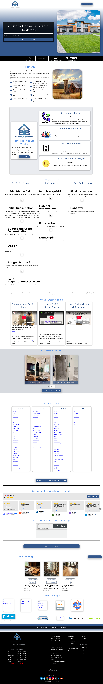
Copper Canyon (58, 415)
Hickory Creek (57, 432)
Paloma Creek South (59, 455)
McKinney (76, 417)
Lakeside (15, 442)
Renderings (84, 641)
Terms (85, 647)
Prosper (76, 424)
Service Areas (71, 641)
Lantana (56, 445)
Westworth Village (17, 468)
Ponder (56, 457)
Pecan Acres (16, 451)
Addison (35, 411)
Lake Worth (16, 444)
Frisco (75, 415)
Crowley (15, 420)
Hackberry (56, 428)
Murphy (76, 419)
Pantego (15, 449)
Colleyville (15, 419)
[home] (15, 4)
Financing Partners (73, 648)
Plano (75, 422)
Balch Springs (36, 413)
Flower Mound (57, 426)
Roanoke (56, 461)
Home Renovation (55, 638)
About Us (70, 638)
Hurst (14, 436)
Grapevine (15, 430)
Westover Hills (16, 467)
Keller (14, 438)
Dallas (35, 420)
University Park (37, 447)
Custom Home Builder (56, 647)
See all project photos (51, 390)
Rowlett (35, 442)
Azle (14, 413)
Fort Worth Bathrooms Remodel (66, 382)
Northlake (56, 451)
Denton (56, 420)
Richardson (36, 440)
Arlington (15, 411)
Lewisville (56, 447)
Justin (55, 436)
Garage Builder (54, 653)
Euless (14, 426)
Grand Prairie (36, 430)
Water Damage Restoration (58, 661)
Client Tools (71, 643)
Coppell (35, 419)
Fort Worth (16, 428)
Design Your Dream (28, 39)
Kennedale (15, 440)
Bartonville (56, 413)
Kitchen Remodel (55, 640)
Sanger (55, 463)
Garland (35, 428)
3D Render (53, 663)
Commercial (84, 638)
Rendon (15, 453)
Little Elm (56, 449)
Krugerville (56, 438)
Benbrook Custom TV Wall (37, 382)
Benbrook (15, 417)
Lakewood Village (58, 444)
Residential (84, 636)
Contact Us (70, 636)
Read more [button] (55, 507)
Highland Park (37, 432)
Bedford (15, 415)
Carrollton (36, 415)
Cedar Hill (35, 417)
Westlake (15, 465)
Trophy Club (57, 470)
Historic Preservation (56, 655)
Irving (34, 434)
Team (69, 650)
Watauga (15, 463)
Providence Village (58, 459)
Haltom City (16, 432)
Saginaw (15, 459)
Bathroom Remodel (56, 642)
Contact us (24, 156)
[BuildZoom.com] (8, 616)
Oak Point (56, 453)
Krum (55, 440)
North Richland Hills (18, 447)
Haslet (14, 434)
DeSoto (35, 422)
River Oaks (15, 457)
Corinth (56, 417)
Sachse (35, 444)
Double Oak (57, 424)
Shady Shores (57, 467)
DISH (55, 422)
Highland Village (58, 434)
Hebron (56, 430)
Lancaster (35, 436)
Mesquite (35, 438)
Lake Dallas (57, 442)
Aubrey (55, 411)
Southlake (15, 461)
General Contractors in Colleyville (8, 620)
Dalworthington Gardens (19, 422)
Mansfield (15, 445)
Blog (83, 647)
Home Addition (55, 645)
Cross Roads (57, 419)
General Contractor (55, 636)
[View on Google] (23, 508)
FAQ (69, 646)
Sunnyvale (36, 445)
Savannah (56, 465)
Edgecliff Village (17, 424)
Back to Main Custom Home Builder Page (51, 480)
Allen (75, 411)
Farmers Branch (37, 426)
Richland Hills (16, 455)
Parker (76, 420)
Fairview (76, 413)
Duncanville (36, 424)
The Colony (56, 468)
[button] (62, 4)
